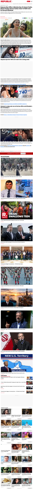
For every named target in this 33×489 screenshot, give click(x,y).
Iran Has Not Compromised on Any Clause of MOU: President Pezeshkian (13, 351)
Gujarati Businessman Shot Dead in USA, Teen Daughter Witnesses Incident (13, 198)
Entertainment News (3, 18)
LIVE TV (29, 1)
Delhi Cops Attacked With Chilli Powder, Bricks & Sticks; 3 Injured (11, 176)
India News (2, 221)
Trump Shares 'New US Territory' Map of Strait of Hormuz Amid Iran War (13, 373)
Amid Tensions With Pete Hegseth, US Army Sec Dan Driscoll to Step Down (13, 242)
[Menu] (31, 1)
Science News (2, 265)
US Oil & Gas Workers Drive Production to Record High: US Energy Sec (12, 307)
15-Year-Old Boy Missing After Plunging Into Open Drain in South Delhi (12, 220)
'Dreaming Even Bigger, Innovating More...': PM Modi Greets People (12, 264)
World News (2, 243)
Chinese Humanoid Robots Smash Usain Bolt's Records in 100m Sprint (12, 285)
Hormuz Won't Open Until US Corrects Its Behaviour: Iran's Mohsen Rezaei (13, 329)
